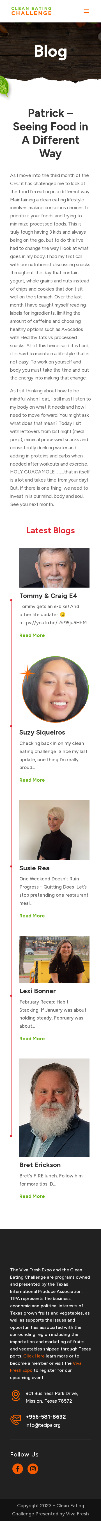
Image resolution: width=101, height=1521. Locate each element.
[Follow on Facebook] (17, 1469)
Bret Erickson (40, 1165)
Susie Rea (34, 868)
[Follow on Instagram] (32, 1469)
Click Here (34, 1356)
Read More (32, 635)
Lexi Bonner (37, 991)
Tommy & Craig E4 (48, 596)
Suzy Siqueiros (42, 732)
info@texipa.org (43, 1425)
